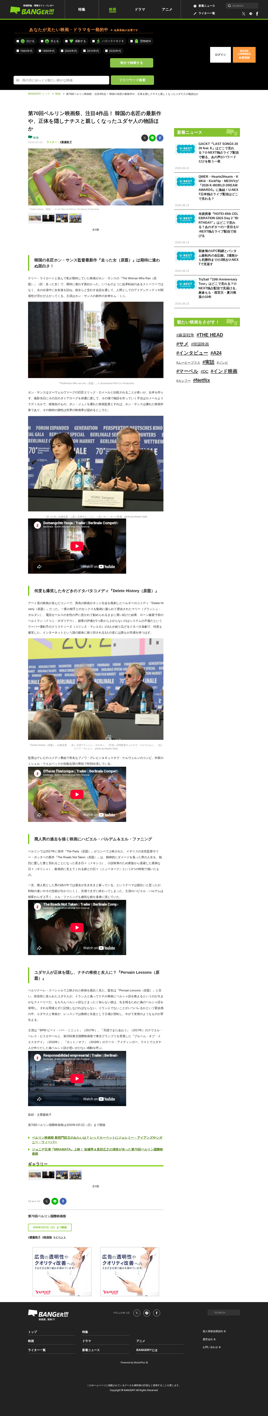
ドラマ (140, 9)
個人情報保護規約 (213, 1331)
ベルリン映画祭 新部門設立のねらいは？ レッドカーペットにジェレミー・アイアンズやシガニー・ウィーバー (97, 1140)
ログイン (220, 54)
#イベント (60, 1237)
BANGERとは (147, 1350)
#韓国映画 (200, 344)
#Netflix (201, 380)
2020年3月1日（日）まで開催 (50, 1227)
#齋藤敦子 (66, 142)
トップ (32, 1332)
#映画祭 (47, 1237)
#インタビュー (192, 352)
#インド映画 (224, 371)
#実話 (208, 362)
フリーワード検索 (132, 80)
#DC (204, 371)
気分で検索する (131, 63)
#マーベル (187, 371)
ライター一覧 (207, 13)
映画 (112, 9)
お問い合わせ (210, 1347)
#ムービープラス (188, 362)
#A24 (216, 352)
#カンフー (183, 380)
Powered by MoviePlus (133, 1362)
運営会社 (208, 1339)
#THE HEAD (210, 334)
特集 (81, 9)
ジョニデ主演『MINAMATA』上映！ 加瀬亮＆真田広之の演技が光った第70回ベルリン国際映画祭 (97, 1151)
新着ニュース (207, 5)
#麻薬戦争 (185, 335)
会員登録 (244, 54)
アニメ (167, 9)
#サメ (182, 343)
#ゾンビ (222, 362)
